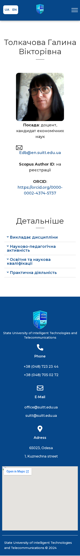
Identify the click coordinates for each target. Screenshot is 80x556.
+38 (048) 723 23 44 (41, 367)
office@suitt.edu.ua (41, 407)
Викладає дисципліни (34, 237)
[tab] (40, 237)
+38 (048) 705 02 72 (41, 375)
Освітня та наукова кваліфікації (29, 261)
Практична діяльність (33, 272)
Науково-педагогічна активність (31, 248)
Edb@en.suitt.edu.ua (40, 152)
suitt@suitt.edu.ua (41, 416)
